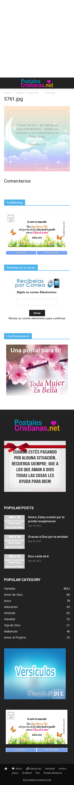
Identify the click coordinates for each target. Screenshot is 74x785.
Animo (62, 768)
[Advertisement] (37, 38)
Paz (38, 773)
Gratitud (27, 773)
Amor (18, 768)
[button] (68, 83)
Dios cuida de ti (38, 556)
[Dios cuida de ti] (14, 561)
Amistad (50, 768)
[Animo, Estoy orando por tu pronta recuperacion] (14, 522)
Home (7, 92)
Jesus (15, 773)
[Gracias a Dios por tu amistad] (14, 542)
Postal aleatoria (53, 773)
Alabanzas (35, 768)
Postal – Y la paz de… (28, 92)
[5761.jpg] (37, 170)
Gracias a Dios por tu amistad (48, 536)
